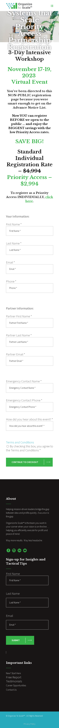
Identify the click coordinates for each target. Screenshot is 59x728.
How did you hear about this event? (29, 419)
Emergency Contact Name (24, 381)
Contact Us (11, 689)
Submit (16, 640)
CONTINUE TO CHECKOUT (25, 462)
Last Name (14, 243)
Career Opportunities (16, 685)
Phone (11, 281)
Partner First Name (19, 316)
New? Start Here (13, 673)
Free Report (13, 677)
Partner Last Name (19, 335)
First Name (14, 224)
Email (10, 262)
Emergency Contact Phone (24, 400)
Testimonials (14, 681)
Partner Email (15, 354)
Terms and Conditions (20, 442)
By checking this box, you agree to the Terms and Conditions (29, 448)
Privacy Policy (29, 724)
